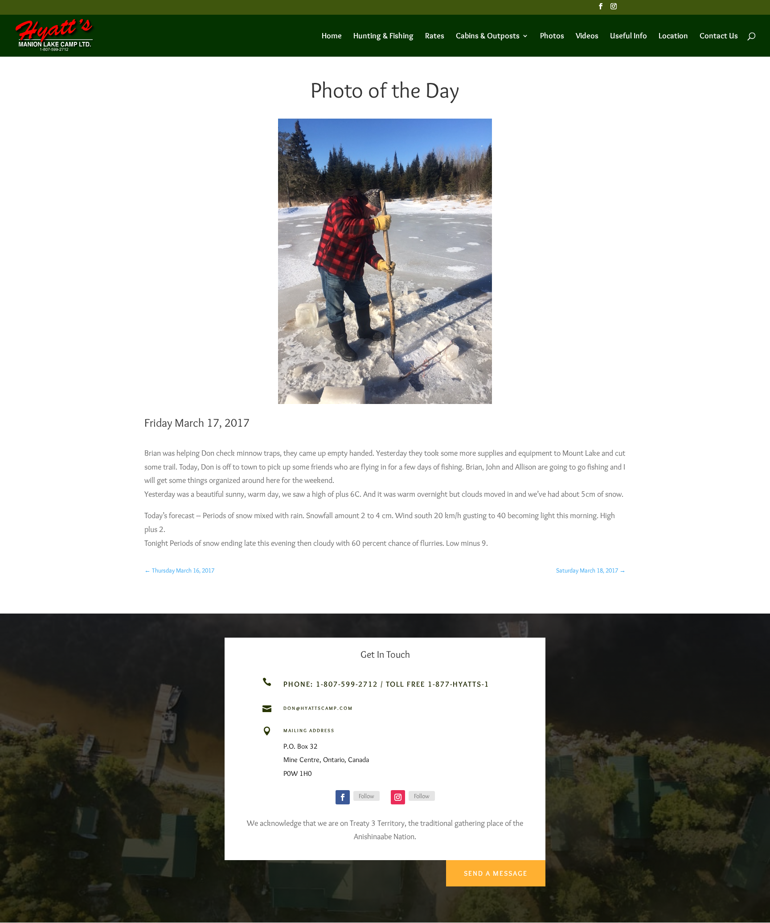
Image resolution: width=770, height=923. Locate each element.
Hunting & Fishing (383, 37)
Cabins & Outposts (488, 37)
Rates (434, 37)
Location (673, 37)
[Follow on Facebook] (343, 797)
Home (332, 37)
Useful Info (628, 37)
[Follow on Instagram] (398, 797)
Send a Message (496, 873)
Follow (366, 796)
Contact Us (719, 37)
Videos (587, 37)
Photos (552, 37)
